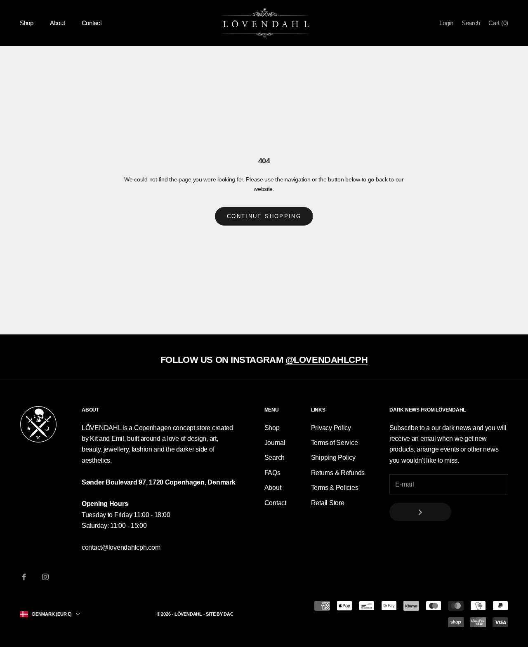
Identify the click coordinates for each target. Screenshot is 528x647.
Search (274, 457)
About (57, 22)
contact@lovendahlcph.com (121, 547)
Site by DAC (219, 614)
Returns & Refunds (338, 472)
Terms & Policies (334, 487)
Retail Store (327, 502)
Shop (26, 22)
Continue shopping (264, 216)
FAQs (272, 472)
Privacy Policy (331, 427)
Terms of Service (334, 442)
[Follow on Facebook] (24, 577)
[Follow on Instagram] (45, 577)
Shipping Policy (333, 457)
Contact (92, 22)
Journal (274, 442)
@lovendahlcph (326, 360)
